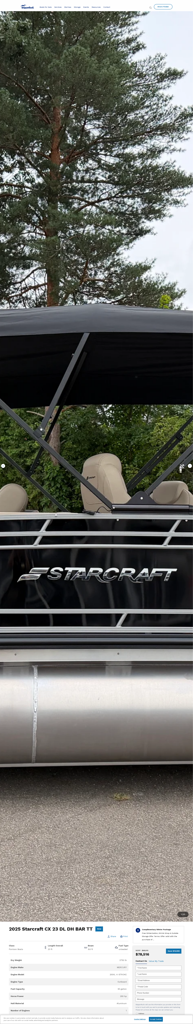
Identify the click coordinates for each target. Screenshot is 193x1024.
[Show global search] (150, 8)
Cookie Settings (140, 1019)
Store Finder (163, 7)
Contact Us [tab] (141, 961)
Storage (77, 7)
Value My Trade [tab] (156, 961)
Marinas (67, 7)
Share (113, 936)
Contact (106, 7)
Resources (96, 7)
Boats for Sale (46, 7)
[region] (96, 1019)
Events (86, 7)
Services (58, 7)
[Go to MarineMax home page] (27, 7)
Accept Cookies (156, 1019)
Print (125, 936)
